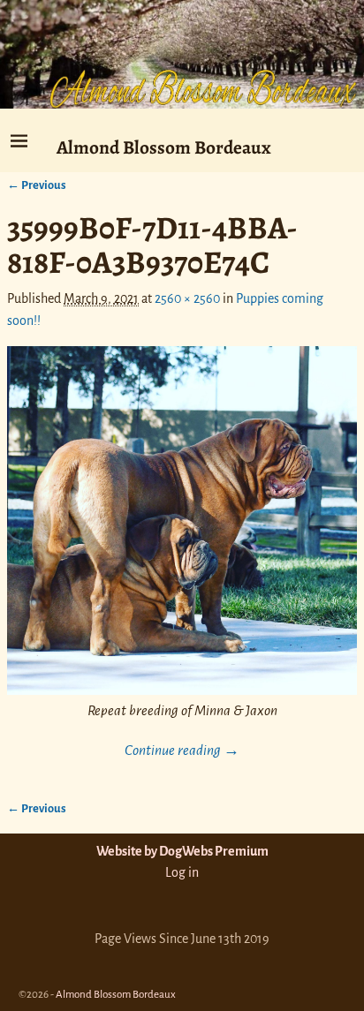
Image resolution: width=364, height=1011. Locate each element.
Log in (182, 872)
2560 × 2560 (187, 298)
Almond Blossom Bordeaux (164, 147)
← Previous (36, 185)
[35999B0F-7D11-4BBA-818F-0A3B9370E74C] (182, 521)
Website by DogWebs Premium (182, 851)
